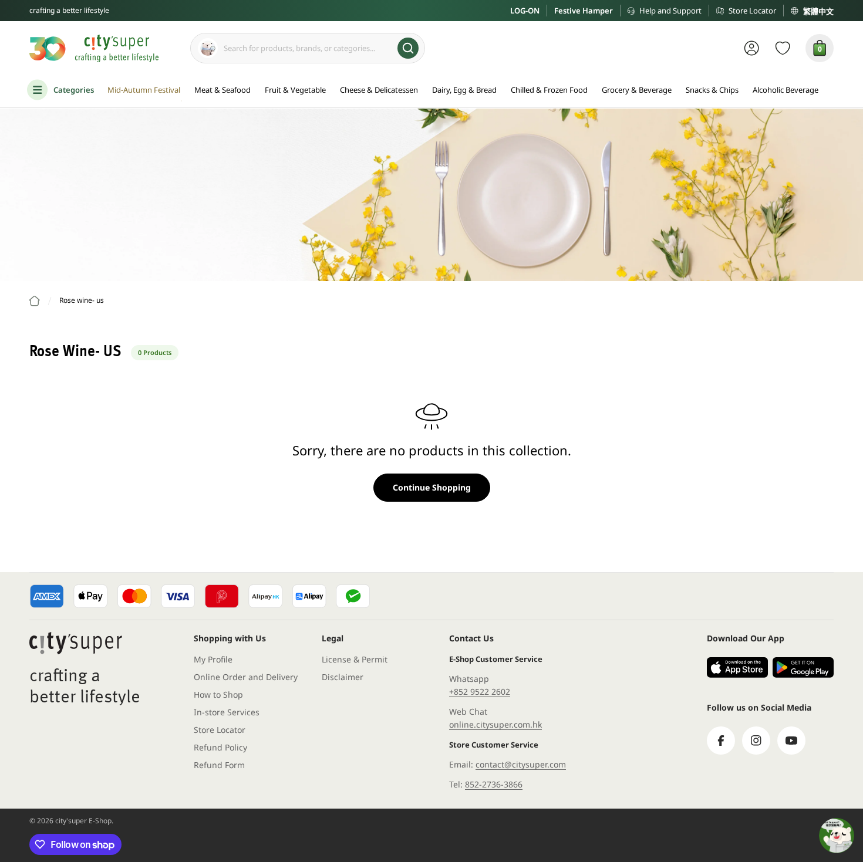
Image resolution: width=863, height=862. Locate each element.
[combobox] (307, 48)
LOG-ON (525, 10)
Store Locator (752, 10)
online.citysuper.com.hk (495, 724)
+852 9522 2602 (479, 691)
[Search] (408, 48)
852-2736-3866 (493, 784)
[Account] (751, 48)
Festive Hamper (583, 10)
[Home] (34, 301)
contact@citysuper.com (521, 764)
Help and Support (670, 10)
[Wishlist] (782, 48)
